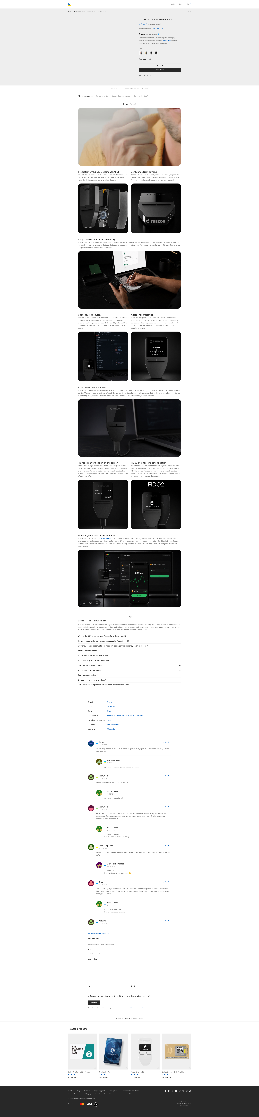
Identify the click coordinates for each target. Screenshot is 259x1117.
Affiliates (131, 1094)
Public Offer (108, 1094)
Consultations (120, 1094)
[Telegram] (176, 1091)
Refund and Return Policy (130, 1091)
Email (133, 986)
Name (90, 986)
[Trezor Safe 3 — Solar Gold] (146, 53)
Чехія (109, 720)
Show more (79, 1077)
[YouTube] (190, 1091)
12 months (111, 729)
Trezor (109, 702)
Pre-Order (160, 70)
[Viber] (183, 1091)
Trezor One (166, 41)
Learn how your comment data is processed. (128, 1008)
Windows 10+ (138, 716)
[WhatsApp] (187, 1091)
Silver (109, 711)
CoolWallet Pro (104, 1072)
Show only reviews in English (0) (98, 934)
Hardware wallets (79, 12)
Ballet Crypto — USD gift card (79, 1072)
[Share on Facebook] (144, 76)
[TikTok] (180, 1091)
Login (181, 4)
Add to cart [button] (71, 1077)
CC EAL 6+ (111, 707)
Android (110, 716)
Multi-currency (113, 725)
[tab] (85, 96)
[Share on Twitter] (147, 76)
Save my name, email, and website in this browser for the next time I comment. (120, 996)
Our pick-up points (100, 1091)
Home (70, 12)
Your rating (93, 949)
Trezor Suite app (106, 539)
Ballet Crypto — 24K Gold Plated (174, 1072)
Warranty (98, 1094)
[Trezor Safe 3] (156, 53)
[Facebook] (165, 1091)
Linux (119, 716)
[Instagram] (169, 1091)
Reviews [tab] (145, 88)
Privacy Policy (113, 1091)
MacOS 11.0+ (127, 716)
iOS (115, 716)
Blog (78, 1091)
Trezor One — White (138, 1072)
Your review (93, 959)
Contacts (87, 1091)
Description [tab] (114, 89)
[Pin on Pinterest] (151, 76)
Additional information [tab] (130, 89)
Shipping (88, 1094)
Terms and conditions (75, 1094)
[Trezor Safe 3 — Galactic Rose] (141, 53)
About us (71, 1091)
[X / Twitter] (172, 1091)
